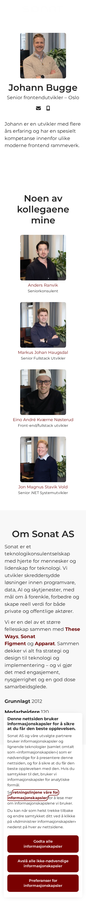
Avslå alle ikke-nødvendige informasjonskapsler (43, 863)
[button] (76, 9)
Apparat (45, 643)
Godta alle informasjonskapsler (43, 844)
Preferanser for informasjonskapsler (43, 883)
